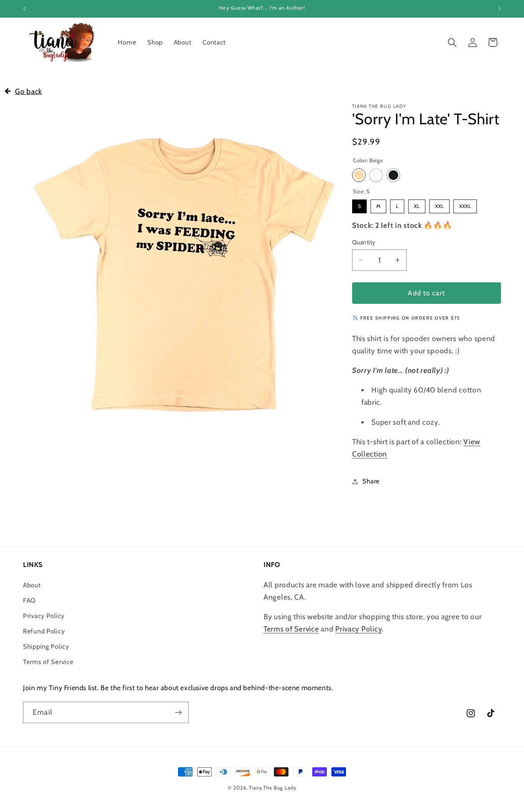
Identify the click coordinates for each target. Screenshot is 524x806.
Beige (359, 175)
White (376, 175)
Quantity (364, 242)
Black (393, 175)
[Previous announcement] (24, 9)
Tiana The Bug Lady (272, 788)
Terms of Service (48, 662)
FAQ (29, 600)
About (32, 585)
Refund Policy (43, 631)
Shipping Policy (46, 646)
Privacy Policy (43, 616)
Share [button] (371, 481)
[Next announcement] (499, 9)
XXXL (465, 204)
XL (417, 204)
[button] (452, 42)
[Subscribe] (178, 712)
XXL (439, 204)
